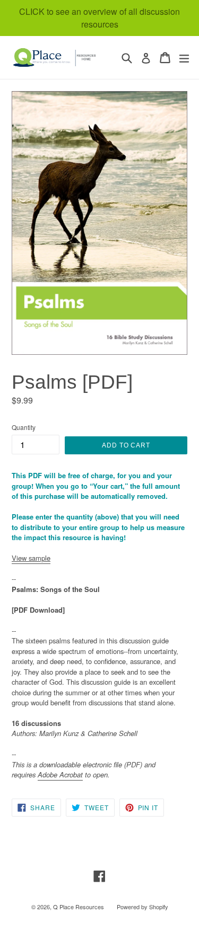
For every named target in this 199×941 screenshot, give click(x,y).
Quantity (24, 427)
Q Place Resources (78, 906)
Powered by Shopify (142, 906)
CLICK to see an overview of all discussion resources (99, 17)
